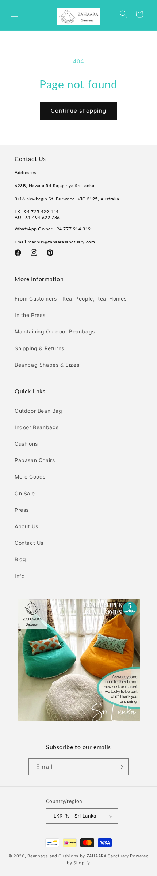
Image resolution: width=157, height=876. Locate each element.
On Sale (25, 493)
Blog (20, 559)
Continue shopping (78, 110)
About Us (26, 526)
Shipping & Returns (39, 348)
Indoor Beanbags (37, 427)
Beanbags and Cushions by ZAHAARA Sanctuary (78, 855)
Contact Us (29, 543)
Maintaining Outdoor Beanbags (55, 331)
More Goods (30, 476)
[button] (15, 14)
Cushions (26, 444)
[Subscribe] (120, 766)
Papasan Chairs (35, 460)
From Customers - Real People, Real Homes (71, 298)
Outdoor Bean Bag (38, 411)
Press (22, 510)
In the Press (30, 315)
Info (19, 576)
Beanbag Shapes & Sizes (47, 365)
